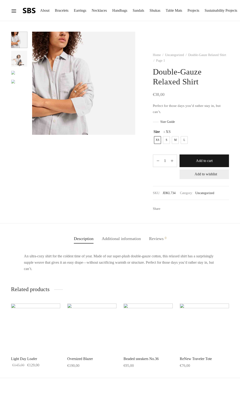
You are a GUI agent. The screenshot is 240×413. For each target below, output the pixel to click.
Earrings (80, 10)
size (157, 132)
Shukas (155, 10)
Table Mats (174, 10)
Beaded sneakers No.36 (141, 359)
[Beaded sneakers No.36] (148, 328)
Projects (193, 10)
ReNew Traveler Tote (196, 359)
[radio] (157, 140)
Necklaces (99, 10)
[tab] (84, 238)
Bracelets (61, 10)
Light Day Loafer (24, 359)
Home (157, 55)
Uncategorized (174, 55)
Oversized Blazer (80, 359)
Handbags (119, 10)
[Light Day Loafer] (35, 328)
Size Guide (167, 122)
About (44, 10)
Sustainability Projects (221, 10)
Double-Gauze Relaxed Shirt (207, 55)
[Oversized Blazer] (91, 328)
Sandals (138, 10)
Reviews (157, 238)
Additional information (121, 238)
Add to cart (204, 161)
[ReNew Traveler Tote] (204, 328)
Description (84, 238)
